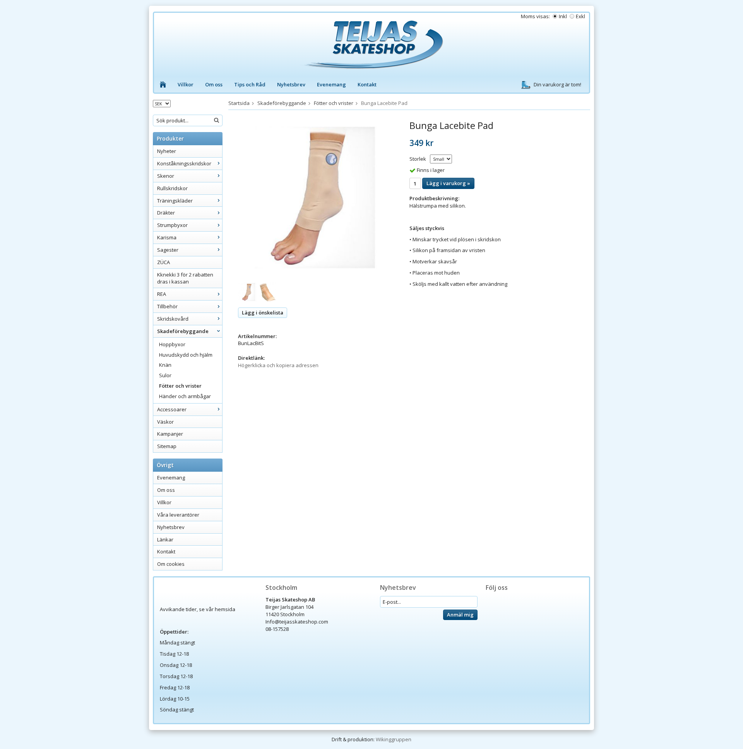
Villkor (185, 84)
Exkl (580, 16)
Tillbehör (167, 306)
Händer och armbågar (185, 396)
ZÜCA (163, 262)
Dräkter (166, 212)
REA (161, 293)
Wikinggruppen (393, 739)
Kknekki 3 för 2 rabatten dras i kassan (185, 278)
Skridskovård (172, 318)
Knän (165, 364)
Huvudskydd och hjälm (185, 354)
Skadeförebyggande (183, 331)
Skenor (165, 175)
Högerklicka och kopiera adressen (278, 365)
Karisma (166, 237)
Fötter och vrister (180, 385)
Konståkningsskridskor (184, 163)
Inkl (563, 16)
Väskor (165, 421)
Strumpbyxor (172, 225)
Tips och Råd (249, 84)
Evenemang (331, 84)
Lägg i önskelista (262, 312)
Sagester (167, 249)
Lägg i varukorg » (448, 183)
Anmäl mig (460, 614)
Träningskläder (175, 200)
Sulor (165, 375)
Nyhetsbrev (291, 84)
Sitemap (166, 446)
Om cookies (171, 563)
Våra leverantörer (178, 514)
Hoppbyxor (172, 344)
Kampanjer (170, 433)
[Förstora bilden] (315, 197)
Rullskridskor (172, 188)
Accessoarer (172, 409)
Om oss (214, 84)
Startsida (239, 103)
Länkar (165, 539)
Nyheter (166, 151)
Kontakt (367, 84)
